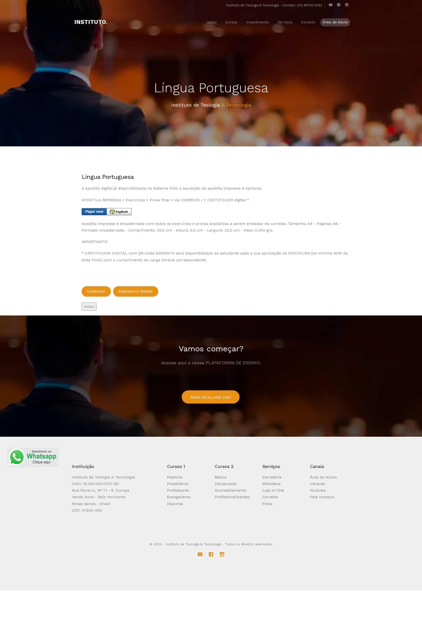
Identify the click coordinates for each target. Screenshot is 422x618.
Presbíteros (178, 483)
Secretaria (272, 477)
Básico (221, 477)
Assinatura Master (135, 291)
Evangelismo (178, 497)
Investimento (257, 22)
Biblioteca (271, 483)
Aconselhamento (230, 490)
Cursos (231, 22)
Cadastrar (96, 291)
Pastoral (174, 477)
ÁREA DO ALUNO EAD (210, 397)
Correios (270, 497)
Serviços (285, 22)
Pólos (267, 503)
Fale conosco (322, 497)
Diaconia (175, 503)
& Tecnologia (236, 105)
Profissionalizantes (232, 497)
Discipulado (226, 483)
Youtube (318, 490)
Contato (308, 22)
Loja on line (273, 490)
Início (212, 22)
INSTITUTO (90, 22)
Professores (178, 490)
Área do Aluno (323, 477)
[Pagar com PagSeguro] (107, 211)
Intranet (317, 483)
